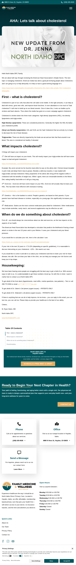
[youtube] (13, 541)
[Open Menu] (70, 8)
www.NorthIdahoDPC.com (11, 318)
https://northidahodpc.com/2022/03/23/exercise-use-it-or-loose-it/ (24, 191)
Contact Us (6, 535)
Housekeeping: (11, 344)
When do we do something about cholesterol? (20, 340)
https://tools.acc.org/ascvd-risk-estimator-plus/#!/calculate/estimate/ (25, 242)
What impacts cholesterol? (15, 336)
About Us (5, 523)
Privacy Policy (7, 531)
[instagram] (8, 541)
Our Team (5, 527)
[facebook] (3, 541)
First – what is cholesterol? (15, 333)
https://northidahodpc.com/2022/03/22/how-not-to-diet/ (20, 164)
